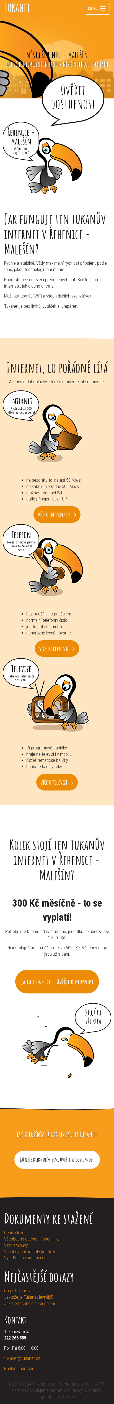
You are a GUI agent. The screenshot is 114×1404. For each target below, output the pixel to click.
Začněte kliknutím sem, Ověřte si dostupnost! (57, 1159)
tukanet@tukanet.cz (22, 1358)
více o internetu (54, 514)
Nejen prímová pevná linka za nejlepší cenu (21, 546)
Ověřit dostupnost (73, 96)
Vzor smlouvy (16, 1245)
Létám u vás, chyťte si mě (21, 151)
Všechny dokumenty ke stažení (31, 1251)
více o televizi (54, 782)
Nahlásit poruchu (19, 1368)
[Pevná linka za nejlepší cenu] (57, 568)
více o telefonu (54, 648)
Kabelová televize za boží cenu (21, 678)
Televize (21, 668)
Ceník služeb (15, 1232)
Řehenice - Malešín (21, 136)
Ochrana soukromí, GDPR (82, 1384)
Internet (21, 400)
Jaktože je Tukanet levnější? (29, 1297)
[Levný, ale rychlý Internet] (57, 434)
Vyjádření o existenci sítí (25, 1257)
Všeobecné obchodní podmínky (31, 1239)
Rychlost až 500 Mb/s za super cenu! (21, 410)
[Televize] (57, 702)
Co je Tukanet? (17, 1290)
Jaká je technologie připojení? (30, 1303)
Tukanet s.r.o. (45, 1384)
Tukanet (17, 8)
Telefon (21, 534)
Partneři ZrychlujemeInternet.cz (40, 1390)
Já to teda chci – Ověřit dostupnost (57, 981)
